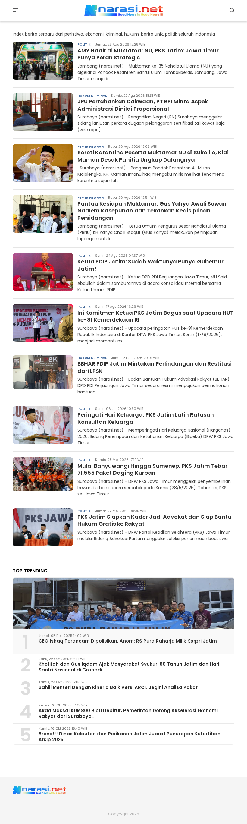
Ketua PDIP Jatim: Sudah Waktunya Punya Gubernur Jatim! (150, 265)
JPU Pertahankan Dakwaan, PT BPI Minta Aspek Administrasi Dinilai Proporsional (142, 105)
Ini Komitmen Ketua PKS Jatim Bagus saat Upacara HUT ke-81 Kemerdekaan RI (155, 316)
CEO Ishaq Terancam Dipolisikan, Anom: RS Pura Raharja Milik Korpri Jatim (128, 641)
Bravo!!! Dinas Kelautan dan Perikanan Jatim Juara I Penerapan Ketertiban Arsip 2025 (129, 737)
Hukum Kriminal (92, 95)
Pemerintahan (90, 146)
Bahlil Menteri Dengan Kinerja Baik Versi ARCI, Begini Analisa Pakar (118, 687)
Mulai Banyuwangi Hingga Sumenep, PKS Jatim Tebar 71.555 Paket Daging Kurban (152, 469)
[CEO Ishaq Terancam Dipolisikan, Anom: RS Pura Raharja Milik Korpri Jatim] (123, 603)
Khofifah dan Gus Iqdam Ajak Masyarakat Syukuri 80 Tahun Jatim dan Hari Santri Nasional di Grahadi (129, 667)
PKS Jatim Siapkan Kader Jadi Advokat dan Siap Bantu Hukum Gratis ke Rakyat (154, 520)
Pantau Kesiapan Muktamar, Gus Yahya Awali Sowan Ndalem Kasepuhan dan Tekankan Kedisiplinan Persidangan (152, 211)
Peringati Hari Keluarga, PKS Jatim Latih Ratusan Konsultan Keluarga (145, 418)
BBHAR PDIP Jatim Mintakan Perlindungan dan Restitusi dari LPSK (154, 367)
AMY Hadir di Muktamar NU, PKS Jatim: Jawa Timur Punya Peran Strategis (148, 54)
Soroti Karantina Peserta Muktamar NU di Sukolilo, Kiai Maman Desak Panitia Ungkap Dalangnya (153, 156)
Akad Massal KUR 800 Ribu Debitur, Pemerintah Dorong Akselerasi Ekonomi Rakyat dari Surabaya (128, 713)
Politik (84, 44)
